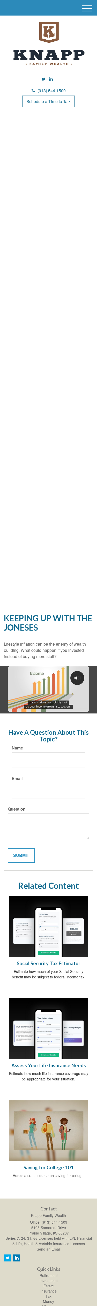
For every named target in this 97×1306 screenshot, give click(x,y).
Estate (48, 1285)
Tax (48, 1296)
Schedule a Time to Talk (48, 101)
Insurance (48, 1291)
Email (17, 778)
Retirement (49, 1275)
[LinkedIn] (51, 79)
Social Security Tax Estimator (48, 963)
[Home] (48, 44)
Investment (49, 1280)
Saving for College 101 (48, 1167)
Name (17, 748)
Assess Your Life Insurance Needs (48, 1065)
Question (17, 809)
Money (48, 1301)
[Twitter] (44, 79)
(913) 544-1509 (52, 90)
